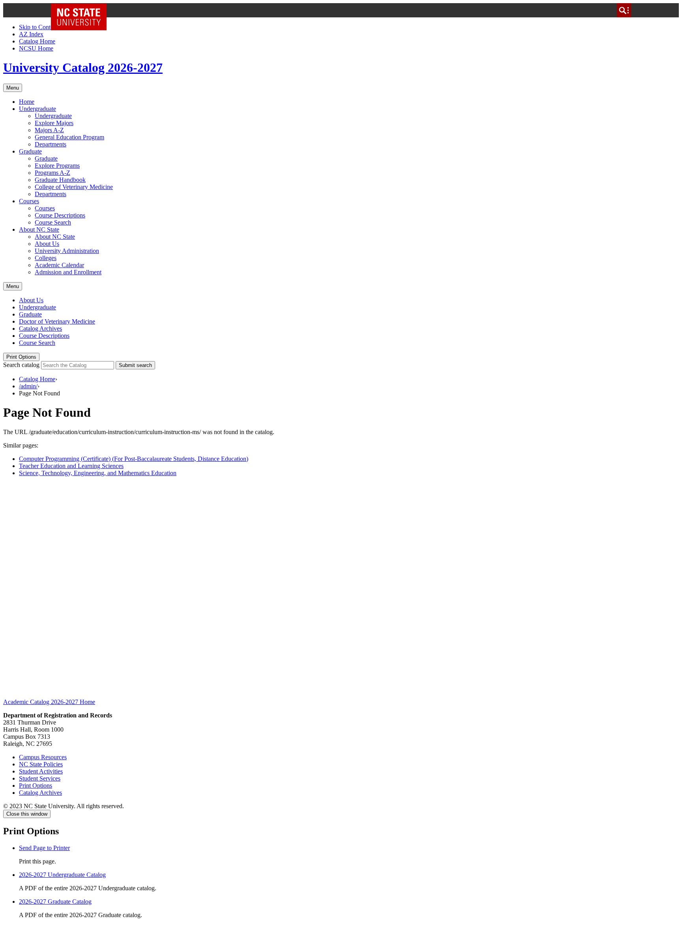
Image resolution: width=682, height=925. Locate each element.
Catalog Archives (40, 328)
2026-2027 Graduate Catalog (55, 901)
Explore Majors (54, 123)
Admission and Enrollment (68, 272)
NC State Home (81, 10)
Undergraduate (37, 108)
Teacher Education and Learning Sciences (71, 465)
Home (26, 101)
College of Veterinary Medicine (74, 187)
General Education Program (69, 137)
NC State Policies (41, 764)
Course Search (53, 222)
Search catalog (21, 364)
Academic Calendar (59, 265)
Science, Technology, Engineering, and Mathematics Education (97, 473)
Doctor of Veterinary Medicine (57, 321)
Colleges (45, 258)
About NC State (39, 229)
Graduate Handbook (60, 179)
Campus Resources (43, 757)
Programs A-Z (52, 172)
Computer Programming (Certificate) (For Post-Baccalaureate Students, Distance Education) (133, 458)
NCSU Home (36, 48)
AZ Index (31, 34)
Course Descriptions (60, 215)
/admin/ (28, 386)
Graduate (30, 151)
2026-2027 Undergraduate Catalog (62, 874)
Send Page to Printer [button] (44, 847)
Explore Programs (57, 165)
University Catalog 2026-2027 (83, 67)
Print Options (21, 357)
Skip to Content (38, 27)
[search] (624, 10)
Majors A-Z (49, 130)
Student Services (39, 778)
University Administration (67, 250)
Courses (29, 201)
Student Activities (41, 771)
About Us (47, 243)
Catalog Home (37, 41)
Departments (50, 144)
